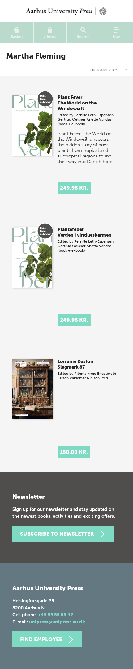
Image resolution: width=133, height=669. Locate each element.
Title (123, 70)
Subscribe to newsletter (57, 534)
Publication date (102, 70)
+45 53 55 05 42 (55, 615)
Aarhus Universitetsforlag (66, 11)
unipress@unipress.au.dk (57, 622)
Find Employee (41, 639)
